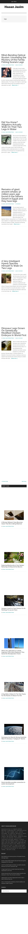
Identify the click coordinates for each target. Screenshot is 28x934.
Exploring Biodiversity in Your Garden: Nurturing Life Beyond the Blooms (12, 566)
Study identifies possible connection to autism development (13, 783)
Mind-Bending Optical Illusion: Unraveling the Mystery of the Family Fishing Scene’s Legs (13, 58)
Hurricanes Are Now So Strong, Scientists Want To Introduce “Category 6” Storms (13, 738)
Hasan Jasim (14, 7)
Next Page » (24, 481)
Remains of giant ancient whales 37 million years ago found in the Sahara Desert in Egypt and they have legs (12, 195)
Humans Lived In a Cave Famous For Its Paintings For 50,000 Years (13, 609)
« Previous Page (4, 481)
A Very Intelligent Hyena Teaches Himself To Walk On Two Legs (12, 264)
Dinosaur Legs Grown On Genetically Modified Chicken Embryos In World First (13, 332)
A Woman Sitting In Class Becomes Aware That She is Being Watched (12, 523)
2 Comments (17, 203)
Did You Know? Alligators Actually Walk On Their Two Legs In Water (11, 126)
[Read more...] (15, 85)
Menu (15, 1)
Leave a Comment (19, 64)
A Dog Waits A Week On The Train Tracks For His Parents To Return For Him (13, 694)
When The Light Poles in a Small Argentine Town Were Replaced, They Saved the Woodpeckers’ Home (12, 652)
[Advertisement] (14, 39)
